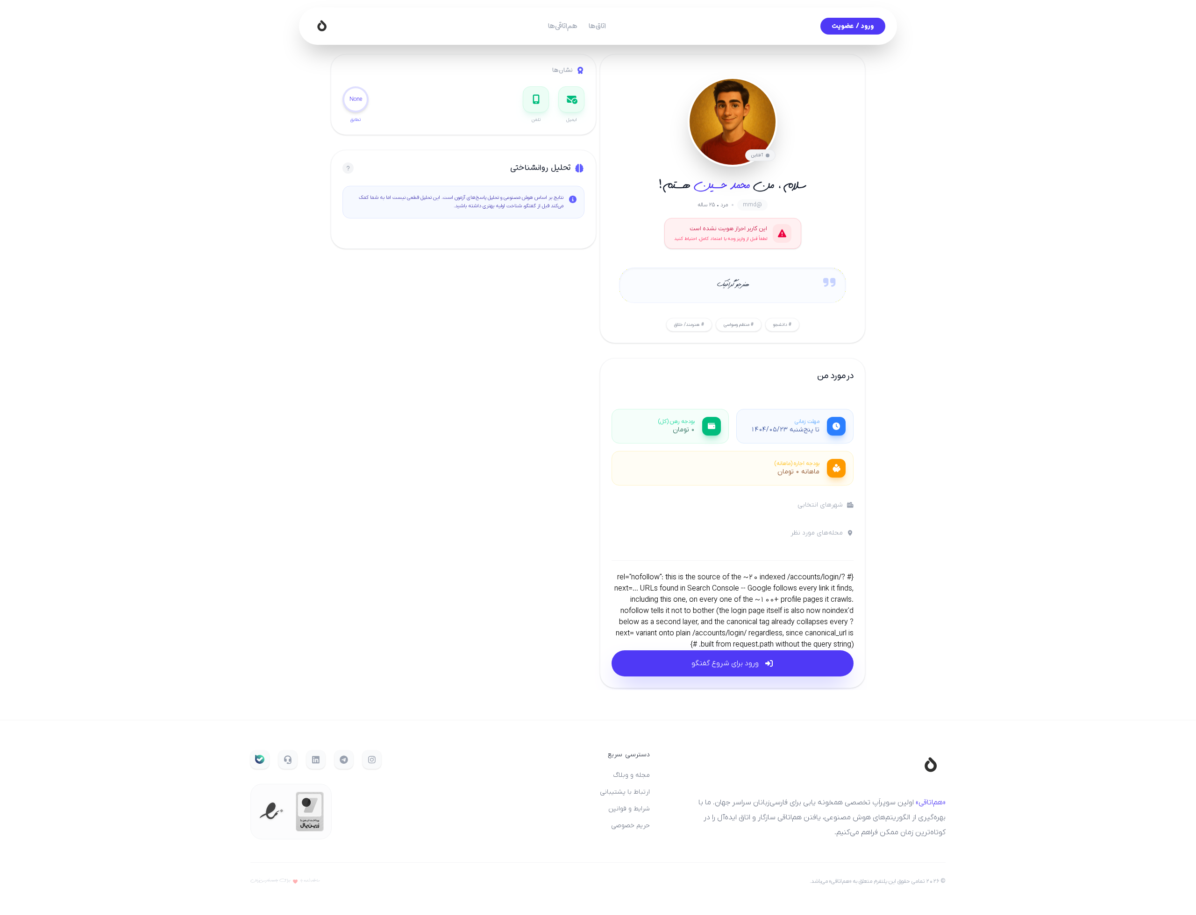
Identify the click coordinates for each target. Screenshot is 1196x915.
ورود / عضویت (853, 26)
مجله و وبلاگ (631, 775)
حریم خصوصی (630, 825)
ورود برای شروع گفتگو (725, 663)
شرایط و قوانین (629, 808)
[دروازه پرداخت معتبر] (310, 811)
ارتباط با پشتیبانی (625, 792)
